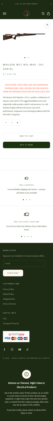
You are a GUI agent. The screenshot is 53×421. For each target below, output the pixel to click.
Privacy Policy (8, 289)
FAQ (4, 318)
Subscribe (13, 273)
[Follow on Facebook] (4, 349)
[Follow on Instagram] (12, 349)
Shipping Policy (9, 299)
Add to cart (26, 136)
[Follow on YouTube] (19, 349)
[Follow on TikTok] (27, 349)
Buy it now (26, 145)
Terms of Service (9, 303)
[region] (26, 186)
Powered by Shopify (40, 358)
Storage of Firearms (11, 323)
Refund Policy (8, 294)
